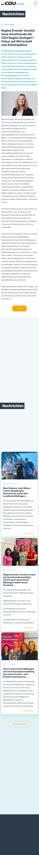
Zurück (19, 308)
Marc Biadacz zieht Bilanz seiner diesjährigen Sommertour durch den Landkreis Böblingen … (17, 492)
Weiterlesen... (29, 533)
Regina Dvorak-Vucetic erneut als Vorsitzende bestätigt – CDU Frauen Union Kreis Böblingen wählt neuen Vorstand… (19, 579)
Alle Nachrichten (19, 724)
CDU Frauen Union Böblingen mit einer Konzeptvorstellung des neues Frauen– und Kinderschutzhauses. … (18, 673)
